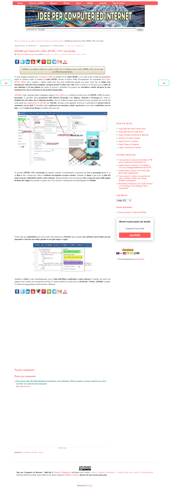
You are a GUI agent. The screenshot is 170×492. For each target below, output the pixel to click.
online (83, 54)
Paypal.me (140, 259)
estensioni (63, 54)
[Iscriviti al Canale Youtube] (33, 62)
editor (56, 54)
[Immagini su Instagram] (38, 62)
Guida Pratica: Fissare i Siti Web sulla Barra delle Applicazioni (134, 171)
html (70, 54)
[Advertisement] (62, 326)
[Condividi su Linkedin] (28, 62)
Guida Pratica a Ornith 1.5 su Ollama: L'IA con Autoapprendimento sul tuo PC (135, 166)
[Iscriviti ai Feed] (49, 62)
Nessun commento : (76, 46)
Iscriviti (135, 235)
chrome (47, 54)
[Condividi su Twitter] (22, 62)
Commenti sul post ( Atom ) (33, 452)
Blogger (89, 485)
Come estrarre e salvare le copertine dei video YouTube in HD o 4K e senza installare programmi (134, 178)
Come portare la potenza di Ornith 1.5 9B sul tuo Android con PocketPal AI (135, 160)
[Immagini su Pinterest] (44, 62)
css (52, 54)
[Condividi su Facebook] (17, 62)
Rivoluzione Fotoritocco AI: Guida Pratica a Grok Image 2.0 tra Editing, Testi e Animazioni (136, 185)
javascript (76, 54)
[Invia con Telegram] (54, 62)
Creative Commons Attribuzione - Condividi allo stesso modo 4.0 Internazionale (121, 472)
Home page (62, 447)
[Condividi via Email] (60, 62)
